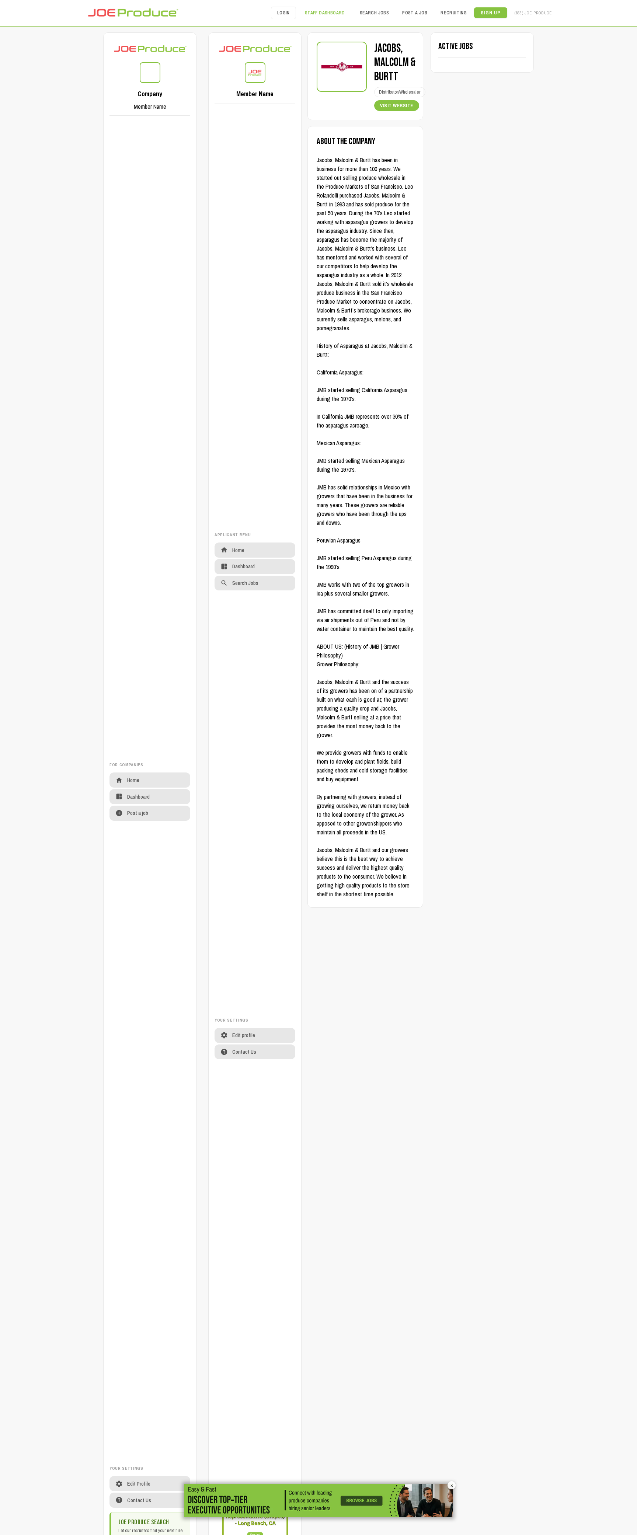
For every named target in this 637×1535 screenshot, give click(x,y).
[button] (490, 12)
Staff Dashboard (325, 13)
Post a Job (414, 13)
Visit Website (396, 105)
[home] (133, 13)
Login (283, 13)
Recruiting (454, 13)
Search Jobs (374, 13)
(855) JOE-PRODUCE (533, 12)
